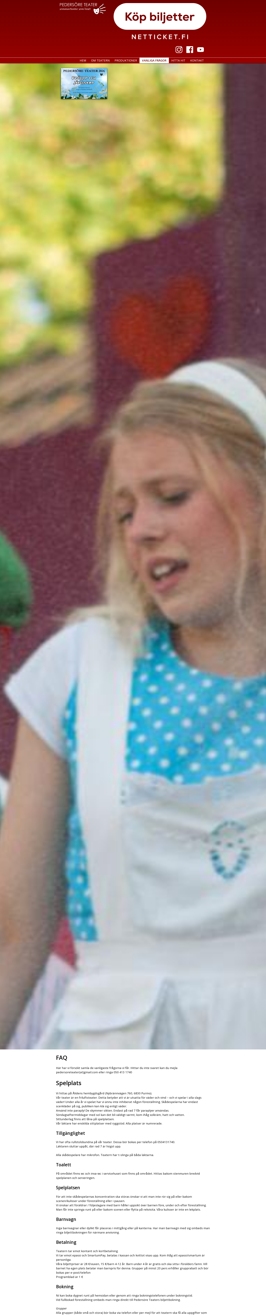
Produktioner (126, 60)
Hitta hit (178, 60)
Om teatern (100, 60)
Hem (83, 60)
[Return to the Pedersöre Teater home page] (83, 9)
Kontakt (197, 60)
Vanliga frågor (154, 60)
